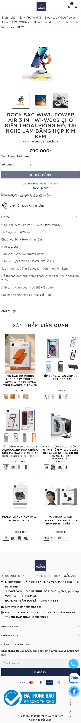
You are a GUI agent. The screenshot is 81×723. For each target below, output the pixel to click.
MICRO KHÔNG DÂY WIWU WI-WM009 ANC (20, 518)
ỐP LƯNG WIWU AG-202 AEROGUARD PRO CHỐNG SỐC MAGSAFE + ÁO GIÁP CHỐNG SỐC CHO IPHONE (20, 451)
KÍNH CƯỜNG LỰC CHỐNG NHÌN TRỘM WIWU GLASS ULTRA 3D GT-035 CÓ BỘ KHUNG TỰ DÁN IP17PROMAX (61, 452)
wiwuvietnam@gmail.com (23, 606)
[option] (40, 62)
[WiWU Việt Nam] (41, 6)
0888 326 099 (49, 183)
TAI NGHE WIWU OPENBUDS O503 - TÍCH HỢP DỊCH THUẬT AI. (61, 520)
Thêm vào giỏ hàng (39, 511)
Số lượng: (8, 164)
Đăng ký (40, 672)
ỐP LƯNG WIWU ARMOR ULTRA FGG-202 (61, 377)
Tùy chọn (39, 370)
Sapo (49, 719)
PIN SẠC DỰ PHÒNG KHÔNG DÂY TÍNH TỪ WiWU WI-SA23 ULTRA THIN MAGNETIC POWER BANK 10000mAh (20, 382)
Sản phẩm (40, 325)
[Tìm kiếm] (76, 6)
